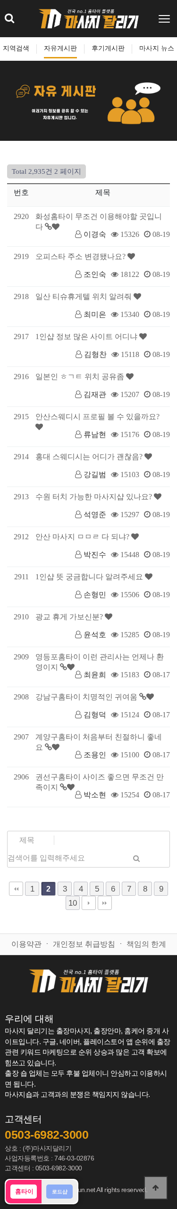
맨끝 (105, 903)
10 (72, 903)
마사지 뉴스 (156, 48)
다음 (89, 903)
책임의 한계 (146, 944)
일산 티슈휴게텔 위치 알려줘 (84, 296)
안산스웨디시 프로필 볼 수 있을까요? (97, 417)
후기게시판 (108, 48)
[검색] (136, 858)
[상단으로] (156, 1188)
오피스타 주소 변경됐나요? (81, 256)
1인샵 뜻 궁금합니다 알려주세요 (90, 577)
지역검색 (16, 48)
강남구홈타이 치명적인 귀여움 (87, 697)
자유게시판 (60, 48)
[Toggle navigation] (165, 19)
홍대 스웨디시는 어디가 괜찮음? (89, 457)
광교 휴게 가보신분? (70, 617)
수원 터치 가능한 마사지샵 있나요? (94, 497)
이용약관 (26, 944)
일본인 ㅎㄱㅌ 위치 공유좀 (80, 377)
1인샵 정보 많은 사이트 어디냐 (87, 337)
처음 (16, 889)
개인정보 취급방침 (84, 944)
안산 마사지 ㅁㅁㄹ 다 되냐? (83, 537)
